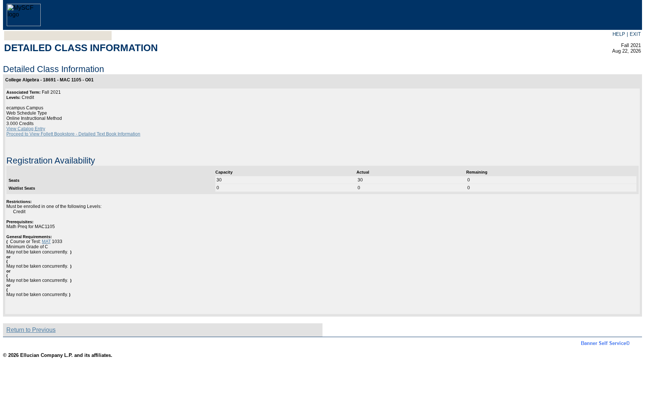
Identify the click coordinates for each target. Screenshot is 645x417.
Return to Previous (31, 330)
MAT (46, 241)
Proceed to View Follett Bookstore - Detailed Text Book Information (73, 134)
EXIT (635, 34)
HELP (619, 34)
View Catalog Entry (25, 128)
